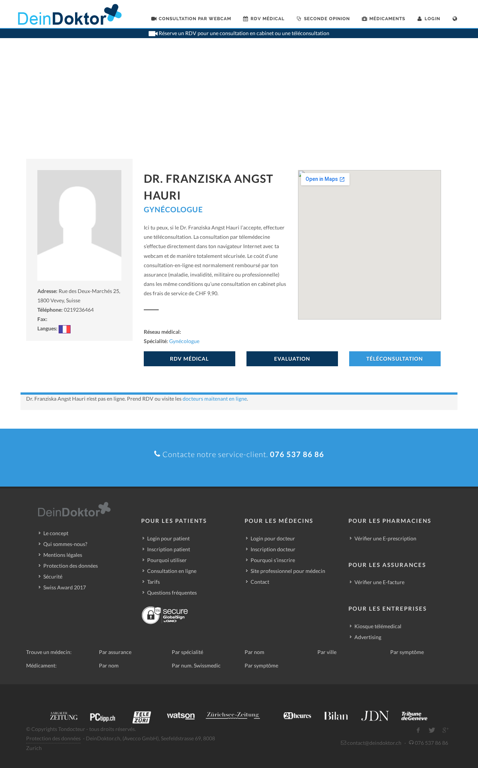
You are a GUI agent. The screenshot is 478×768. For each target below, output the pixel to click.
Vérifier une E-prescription (385, 538)
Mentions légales (62, 555)
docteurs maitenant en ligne (215, 398)
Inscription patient (168, 549)
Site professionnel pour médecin (288, 571)
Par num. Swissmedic (196, 665)
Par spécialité (187, 652)
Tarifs (153, 582)
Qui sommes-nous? (65, 544)
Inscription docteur (273, 549)
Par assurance (115, 652)
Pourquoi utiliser (167, 560)
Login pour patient (168, 538)
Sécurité (52, 576)
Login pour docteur (273, 538)
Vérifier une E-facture (379, 582)
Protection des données (70, 565)
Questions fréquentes (172, 592)
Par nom (254, 652)
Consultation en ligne (171, 571)
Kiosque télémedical (377, 626)
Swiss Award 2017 (64, 587)
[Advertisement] (239, 102)
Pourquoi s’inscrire (273, 560)
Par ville (326, 652)
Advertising (367, 637)
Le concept (55, 533)
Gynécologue (173, 209)
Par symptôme (407, 652)
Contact (260, 582)
